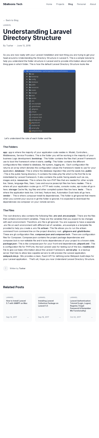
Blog (70, 4)
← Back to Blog (10, 20)
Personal (81, 4)
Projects (60, 4)
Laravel (7, 25)
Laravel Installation (45, 55)
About (93, 4)
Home (49, 4)
